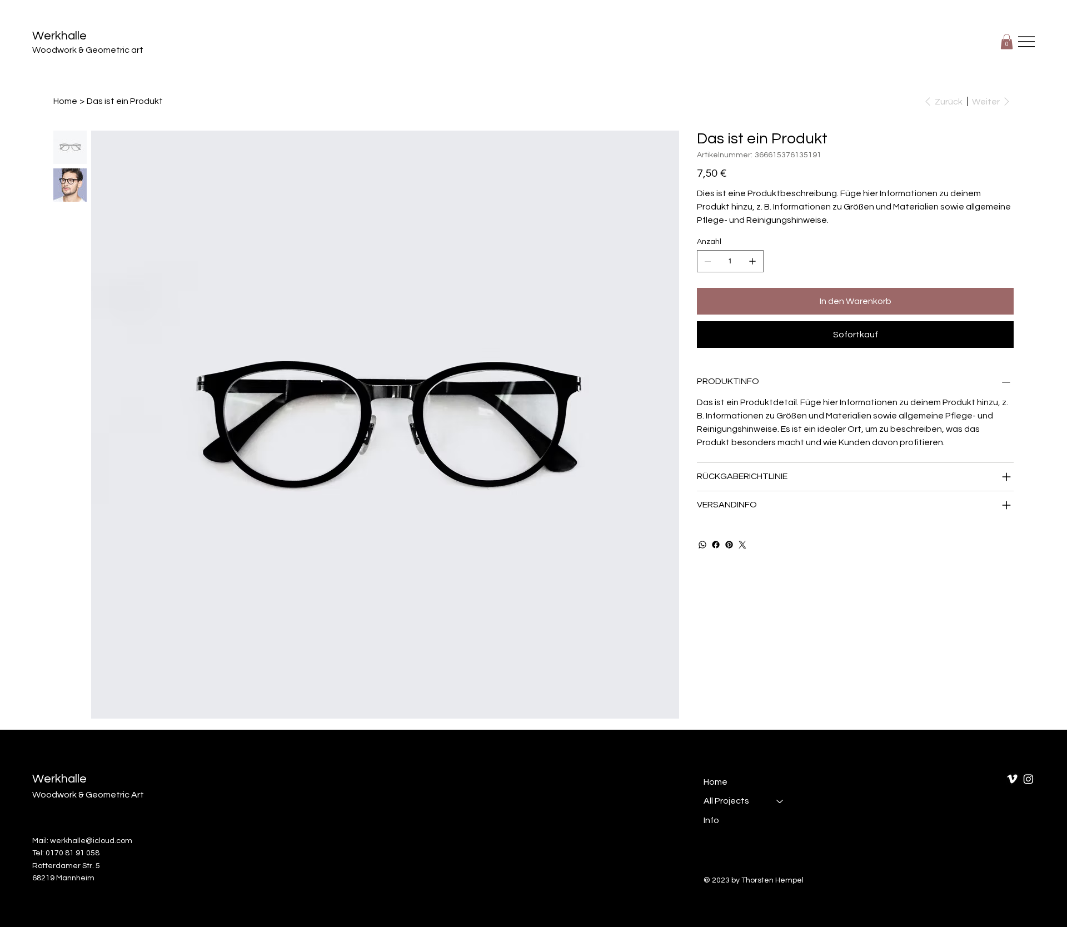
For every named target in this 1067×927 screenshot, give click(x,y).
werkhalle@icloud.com (91, 841)
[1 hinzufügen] (752, 261)
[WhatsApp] (702, 544)
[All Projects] (780, 800)
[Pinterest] (729, 544)
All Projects (726, 800)
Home (715, 782)
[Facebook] (715, 544)
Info (711, 820)
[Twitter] (742, 544)
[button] (1006, 41)
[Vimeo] (1012, 778)
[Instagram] (1028, 778)
